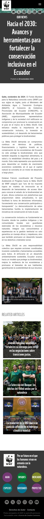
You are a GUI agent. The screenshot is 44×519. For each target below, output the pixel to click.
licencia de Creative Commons (29, 515)
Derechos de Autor (17, 510)
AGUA (7, 477)
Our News (22, 17)
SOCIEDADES (22, 488)
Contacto (31, 510)
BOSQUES (22, 477)
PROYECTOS (36, 488)
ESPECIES (7, 488)
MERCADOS (36, 477)
